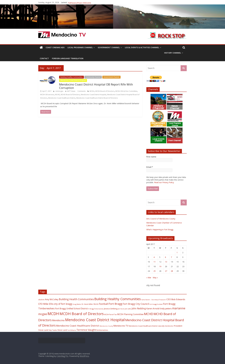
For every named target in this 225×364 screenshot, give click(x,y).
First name (151, 156)
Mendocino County (106, 326)
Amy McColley (51, 299)
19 (160, 266)
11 (155, 262)
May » (155, 277)
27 (166, 271)
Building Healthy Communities (71, 77)
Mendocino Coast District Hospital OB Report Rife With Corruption (96, 86)
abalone (41, 299)
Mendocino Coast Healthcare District (61, 98)
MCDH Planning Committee (130, 314)
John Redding (139, 308)
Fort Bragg (115, 304)
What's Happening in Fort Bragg (159, 229)
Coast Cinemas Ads (55, 47)
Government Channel (109, 47)
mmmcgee (59, 91)
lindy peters (166, 308)
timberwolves (102, 330)
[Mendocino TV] (112, 6)
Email (149, 167)
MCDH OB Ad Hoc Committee (126, 91)
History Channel (172, 53)
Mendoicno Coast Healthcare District (143, 326)
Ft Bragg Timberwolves (95, 309)
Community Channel (93, 77)
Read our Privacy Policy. (164, 182)
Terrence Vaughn (86, 330)
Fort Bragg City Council (136, 303)
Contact (44, 58)
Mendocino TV (120, 325)
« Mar (148, 277)
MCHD (57, 94)
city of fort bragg (63, 303)
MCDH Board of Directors (104, 91)
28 (172, 271)
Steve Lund (62, 330)
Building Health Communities (76, 299)
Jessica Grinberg (110, 308)
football (103, 303)
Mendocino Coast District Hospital (73, 80)
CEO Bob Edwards (175, 299)
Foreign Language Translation (67, 58)
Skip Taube (53, 330)
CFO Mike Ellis (45, 303)
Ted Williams (71, 330)
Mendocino (58, 320)
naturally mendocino (165, 326)
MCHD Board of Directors (70, 94)
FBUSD (96, 304)
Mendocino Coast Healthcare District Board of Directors (97, 98)
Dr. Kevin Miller (87, 304)
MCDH (92, 91)
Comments (81, 91)
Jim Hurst (121, 309)
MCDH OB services (47, 94)
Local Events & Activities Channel (142, 47)
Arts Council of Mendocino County (160, 218)
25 (155, 271)
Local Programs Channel (80, 47)
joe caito (128, 309)
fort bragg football (155, 304)
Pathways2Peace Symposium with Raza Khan (87, 2)
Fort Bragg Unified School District (71, 308)
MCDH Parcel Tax (110, 314)
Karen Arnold (152, 308)
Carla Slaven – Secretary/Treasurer (153, 300)
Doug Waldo (77, 304)
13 (166, 262)
